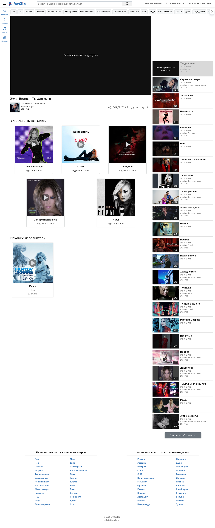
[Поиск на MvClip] (127, 3)
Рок (20, 12)
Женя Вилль (40, 104)
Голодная (127, 166)
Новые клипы (153, 3)
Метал (179, 12)
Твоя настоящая (33, 166)
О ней (80, 166)
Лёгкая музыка (165, 12)
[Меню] (4, 4)
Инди (152, 12)
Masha (32, 286)
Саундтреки (199, 12)
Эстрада (40, 12)
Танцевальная (54, 12)
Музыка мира (120, 12)
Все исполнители (200, 3)
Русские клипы (175, 3)
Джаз (187, 12)
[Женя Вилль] (15, 107)
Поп (13, 12)
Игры (31, 107)
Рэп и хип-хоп (86, 12)
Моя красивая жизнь (45, 219)
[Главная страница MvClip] (17, 4)
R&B (144, 12)
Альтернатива (103, 12)
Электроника (71, 12)
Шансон (29, 12)
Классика (134, 12)
